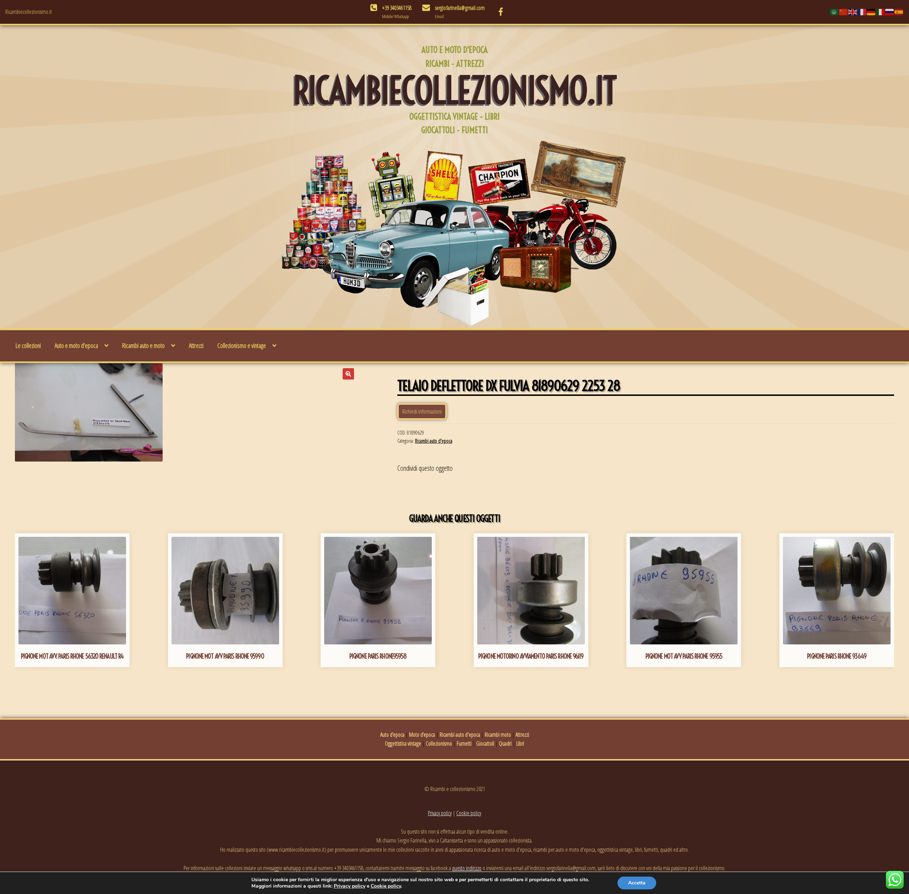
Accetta (637, 882)
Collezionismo (439, 743)
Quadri (505, 743)
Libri (520, 743)
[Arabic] (834, 12)
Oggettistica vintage (403, 743)
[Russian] (889, 12)
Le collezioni (28, 345)
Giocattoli (485, 743)
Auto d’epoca (392, 734)
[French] (862, 12)
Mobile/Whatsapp (395, 16)
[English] (853, 12)
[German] (871, 12)
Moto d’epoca (422, 734)
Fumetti (464, 743)
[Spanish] (899, 12)
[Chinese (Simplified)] (843, 12)
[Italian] (880, 12)
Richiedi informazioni (422, 411)
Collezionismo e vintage (241, 345)
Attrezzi (196, 345)
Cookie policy (468, 813)
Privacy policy (440, 813)
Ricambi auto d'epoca (433, 440)
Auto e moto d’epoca (76, 345)
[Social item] (500, 11)
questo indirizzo (466, 868)
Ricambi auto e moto (143, 345)
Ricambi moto (498, 734)
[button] (348, 374)
